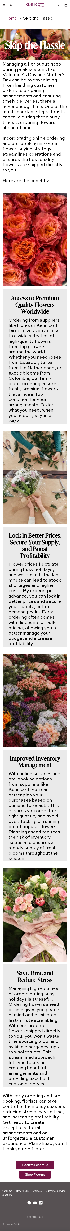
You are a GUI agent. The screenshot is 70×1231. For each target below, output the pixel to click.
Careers (37, 1190)
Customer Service (55, 1190)
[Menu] (4, 5)
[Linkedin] (41, 1203)
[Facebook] (29, 1203)
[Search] (11, 5)
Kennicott (38, 1217)
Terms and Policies (12, 1224)
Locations (7, 1194)
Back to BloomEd (35, 1165)
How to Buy (23, 1190)
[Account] (58, 5)
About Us (7, 1190)
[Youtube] (35, 1203)
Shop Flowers (35, 1174)
